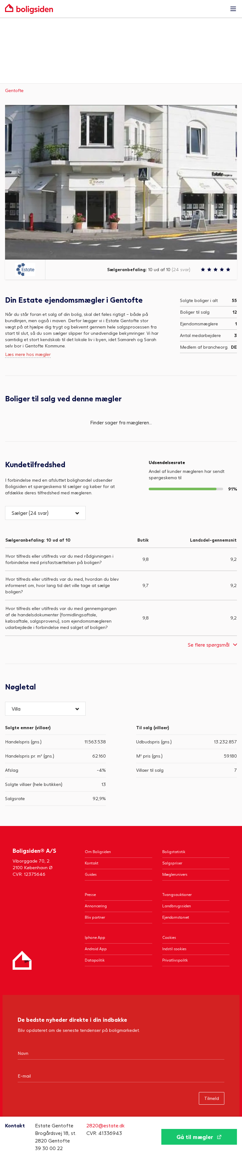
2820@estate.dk (105, 1125)
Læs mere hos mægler (28, 354)
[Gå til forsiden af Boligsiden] (114, 9)
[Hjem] (22, 960)
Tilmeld (211, 1098)
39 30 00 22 (49, 1148)
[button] (45, 513)
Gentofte (14, 90)
